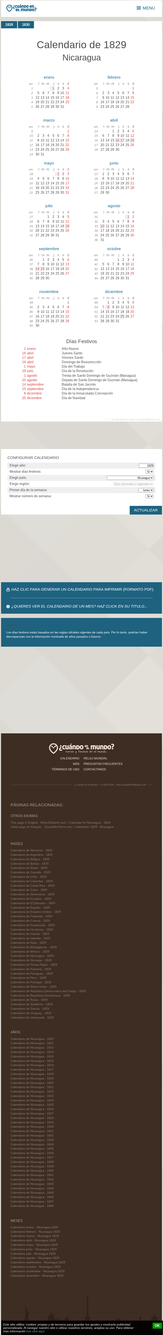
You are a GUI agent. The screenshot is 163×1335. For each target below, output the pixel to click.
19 (132, 140)
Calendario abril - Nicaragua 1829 (33, 1240)
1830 (26, 24)
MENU (149, 8)
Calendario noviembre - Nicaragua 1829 (38, 1271)
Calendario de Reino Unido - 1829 (33, 986)
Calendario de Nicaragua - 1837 (32, 1157)
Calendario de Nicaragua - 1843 (32, 1184)
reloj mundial (95, 758)
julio (49, 206)
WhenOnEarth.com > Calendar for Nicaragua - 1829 (75, 822)
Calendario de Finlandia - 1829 (31, 916)
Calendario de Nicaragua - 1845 (32, 1192)
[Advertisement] (81, 548)
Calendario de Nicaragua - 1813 (32, 1052)
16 (117, 140)
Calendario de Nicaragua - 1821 (32, 1087)
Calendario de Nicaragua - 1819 (32, 1078)
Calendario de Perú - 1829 (28, 977)
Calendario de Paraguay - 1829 (32, 973)
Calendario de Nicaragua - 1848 (32, 1206)
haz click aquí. (35, 1331)
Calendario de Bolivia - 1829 (30, 863)
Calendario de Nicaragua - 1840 (32, 1170)
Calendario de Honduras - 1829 (32, 929)
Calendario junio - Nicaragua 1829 (34, 1249)
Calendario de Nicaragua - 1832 (32, 1135)
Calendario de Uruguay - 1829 (31, 1013)
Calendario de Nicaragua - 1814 (32, 1056)
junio (114, 163)
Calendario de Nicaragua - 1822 (32, 1091)
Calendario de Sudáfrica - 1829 (32, 1004)
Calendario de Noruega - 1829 (31, 960)
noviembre (49, 291)
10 (102, 226)
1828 (9, 24)
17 (122, 140)
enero (49, 77)
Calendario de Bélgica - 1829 (30, 859)
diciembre (114, 291)
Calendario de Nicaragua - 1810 (32, 1039)
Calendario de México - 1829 (30, 951)
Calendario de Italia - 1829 (28, 942)
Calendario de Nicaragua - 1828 (32, 1118)
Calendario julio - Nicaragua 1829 (33, 1253)
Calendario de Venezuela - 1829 (32, 1017)
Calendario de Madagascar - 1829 (34, 947)
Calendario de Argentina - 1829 (32, 854)
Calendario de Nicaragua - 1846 (32, 1197)
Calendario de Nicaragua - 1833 (32, 1140)
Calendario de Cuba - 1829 (29, 889)
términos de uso (65, 769)
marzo (49, 120)
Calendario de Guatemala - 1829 (33, 925)
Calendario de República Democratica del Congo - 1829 (48, 991)
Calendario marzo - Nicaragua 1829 (35, 1236)
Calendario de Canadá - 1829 (31, 872)
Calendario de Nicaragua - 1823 (32, 1096)
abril (114, 120)
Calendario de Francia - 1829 (30, 920)
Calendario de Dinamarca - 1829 (33, 894)
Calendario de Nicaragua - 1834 (32, 1144)
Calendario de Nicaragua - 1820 (32, 1082)
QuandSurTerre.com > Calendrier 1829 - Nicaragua (79, 826)
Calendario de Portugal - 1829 (31, 982)
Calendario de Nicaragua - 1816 (32, 1065)
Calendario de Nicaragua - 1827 (32, 1113)
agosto (114, 206)
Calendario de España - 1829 (30, 907)
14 (37, 269)
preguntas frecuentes (103, 763)
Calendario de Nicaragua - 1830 (32, 1126)
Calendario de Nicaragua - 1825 (32, 1104)
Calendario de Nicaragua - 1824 (32, 1100)
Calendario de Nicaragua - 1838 (32, 1162)
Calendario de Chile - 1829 (29, 876)
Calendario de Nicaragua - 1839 (32, 1166)
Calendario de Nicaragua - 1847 (32, 1201)
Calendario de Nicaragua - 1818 (32, 1074)
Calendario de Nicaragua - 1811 (32, 1043)
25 (122, 316)
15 (42, 269)
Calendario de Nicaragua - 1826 (32, 1109)
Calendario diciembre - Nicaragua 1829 (37, 1275)
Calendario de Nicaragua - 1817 (32, 1069)
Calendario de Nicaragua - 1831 (32, 1131)
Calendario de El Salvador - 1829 (33, 903)
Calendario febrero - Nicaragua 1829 (35, 1231)
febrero (114, 77)
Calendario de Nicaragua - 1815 (32, 1061)
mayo (49, 163)
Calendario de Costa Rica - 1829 (33, 885)
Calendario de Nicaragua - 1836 (32, 1153)
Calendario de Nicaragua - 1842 (32, 1179)
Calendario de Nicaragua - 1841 (32, 1175)
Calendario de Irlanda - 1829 (30, 933)
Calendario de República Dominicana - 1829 (40, 995)
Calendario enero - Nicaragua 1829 (34, 1227)
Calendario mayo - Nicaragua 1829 (34, 1244)
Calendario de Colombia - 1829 (32, 881)
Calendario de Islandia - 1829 (30, 938)
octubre (114, 248)
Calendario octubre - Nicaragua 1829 (35, 1266)
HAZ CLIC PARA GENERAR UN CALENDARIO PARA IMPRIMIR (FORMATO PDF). (82, 589)
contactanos (95, 769)
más (76, 763)
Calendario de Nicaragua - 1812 (32, 1047)
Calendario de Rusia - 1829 (29, 999)
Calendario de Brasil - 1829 (29, 867)
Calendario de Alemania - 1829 (31, 850)
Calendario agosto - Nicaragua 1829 (35, 1258)
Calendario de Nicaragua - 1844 (32, 1188)
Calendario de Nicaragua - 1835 (32, 1148)
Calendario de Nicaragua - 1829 (32, 955)
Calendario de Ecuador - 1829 (31, 898)
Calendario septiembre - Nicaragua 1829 (38, 1262)
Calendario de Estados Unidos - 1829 (36, 911)
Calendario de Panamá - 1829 (31, 969)
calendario (69, 758)
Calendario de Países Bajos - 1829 (34, 964)
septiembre (49, 248)
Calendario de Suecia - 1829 (30, 1008)
